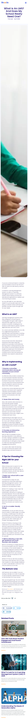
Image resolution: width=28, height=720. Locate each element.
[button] (7, 608)
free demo (10, 589)
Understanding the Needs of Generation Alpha (12, 707)
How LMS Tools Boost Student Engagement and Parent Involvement (12, 640)
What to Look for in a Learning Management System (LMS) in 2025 (13, 674)
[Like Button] (12, 598)
